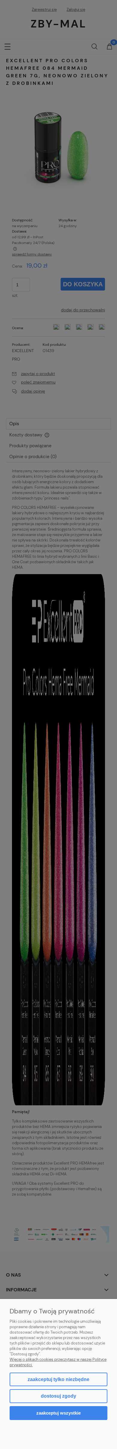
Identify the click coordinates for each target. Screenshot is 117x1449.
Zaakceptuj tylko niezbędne (58, 1379)
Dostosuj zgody (58, 1396)
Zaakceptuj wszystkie (58, 1412)
